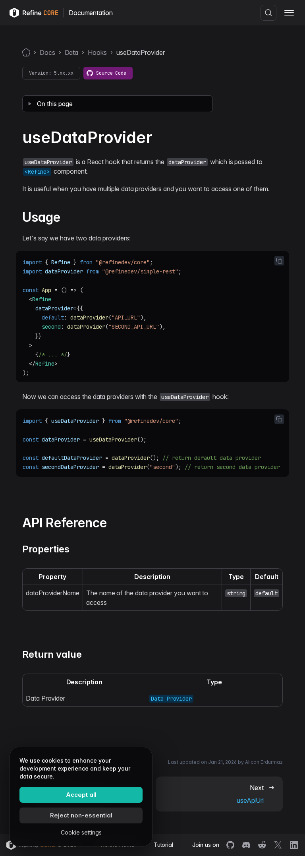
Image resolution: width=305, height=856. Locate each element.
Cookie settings (81, 832)
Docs (47, 52)
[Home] (26, 52)
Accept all (81, 794)
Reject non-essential (81, 815)
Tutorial (163, 844)
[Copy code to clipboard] (279, 260)
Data (72, 52)
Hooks (97, 52)
